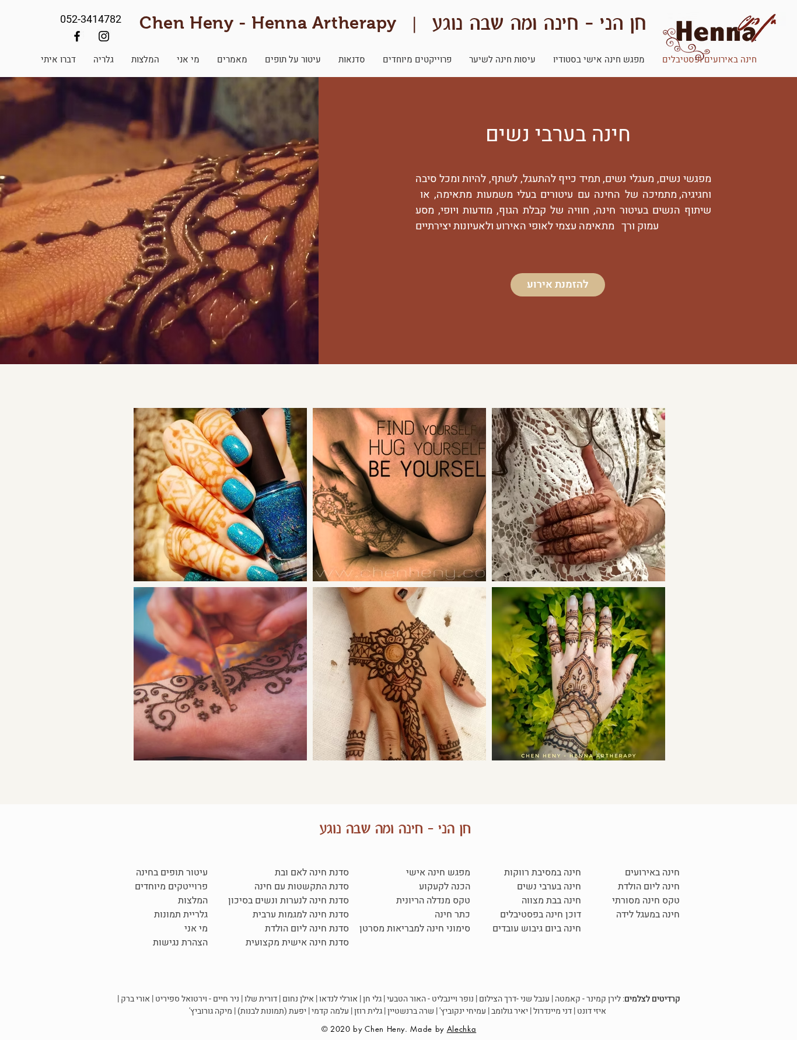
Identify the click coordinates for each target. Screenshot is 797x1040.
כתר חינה (452, 915)
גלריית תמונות (181, 915)
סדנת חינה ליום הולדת (307, 929)
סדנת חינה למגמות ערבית (299, 915)
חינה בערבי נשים (549, 887)
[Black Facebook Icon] (77, 36)
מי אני (196, 929)
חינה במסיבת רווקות (542, 872)
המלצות (193, 901)
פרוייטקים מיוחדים (171, 887)
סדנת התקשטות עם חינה (301, 887)
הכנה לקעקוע (444, 887)
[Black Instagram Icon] (104, 36)
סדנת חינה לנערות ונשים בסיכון (288, 901)
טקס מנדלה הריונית (433, 901)
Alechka (462, 1029)
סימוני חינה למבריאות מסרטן (414, 929)
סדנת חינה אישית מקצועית (297, 943)
